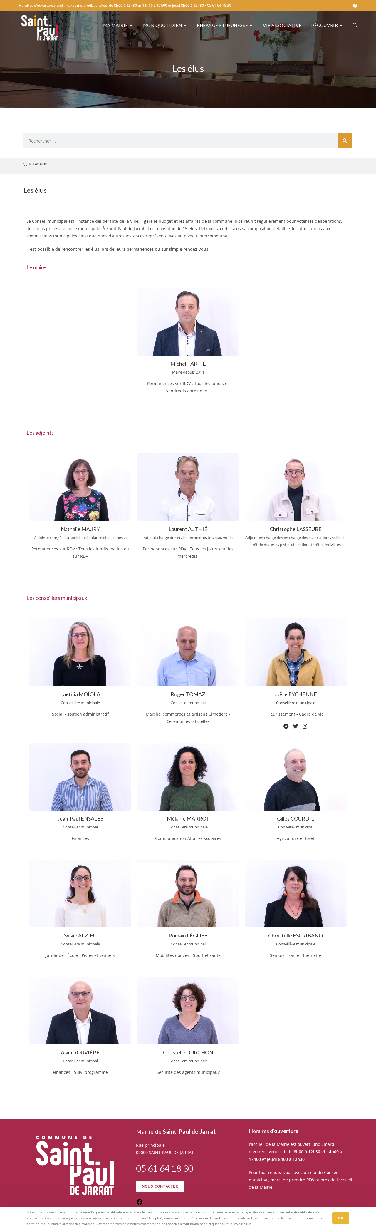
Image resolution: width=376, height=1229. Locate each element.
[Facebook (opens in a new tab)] (354, 6)
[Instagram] (80, 575)
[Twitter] (296, 726)
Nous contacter (160, 1186)
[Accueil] (25, 164)
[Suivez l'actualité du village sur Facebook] (139, 1204)
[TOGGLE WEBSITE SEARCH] (355, 25)
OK (340, 1218)
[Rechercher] (345, 140)
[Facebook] (286, 726)
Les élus (40, 164)
